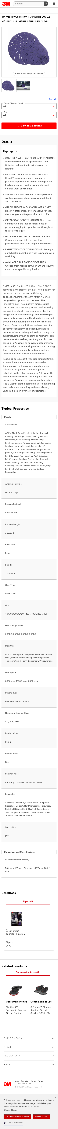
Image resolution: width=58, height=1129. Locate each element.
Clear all (52, 99)
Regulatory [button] (12, 1056)
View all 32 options (31, 126)
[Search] (46, 3)
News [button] (7, 1047)
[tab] (28, 901)
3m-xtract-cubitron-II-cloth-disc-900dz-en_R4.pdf (15, 933)
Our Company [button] (13, 1038)
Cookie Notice (11, 1110)
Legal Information (22, 1081)
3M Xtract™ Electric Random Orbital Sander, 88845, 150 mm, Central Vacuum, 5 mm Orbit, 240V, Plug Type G (40, 1010)
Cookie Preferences (23, 1083)
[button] (13, 1123)
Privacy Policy (37, 1081)
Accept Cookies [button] (41, 1117)
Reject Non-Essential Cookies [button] (17, 1117)
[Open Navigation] (54, 4)
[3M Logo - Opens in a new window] (6, 3)
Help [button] (7, 1065)
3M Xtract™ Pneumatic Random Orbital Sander (16, 1010)
